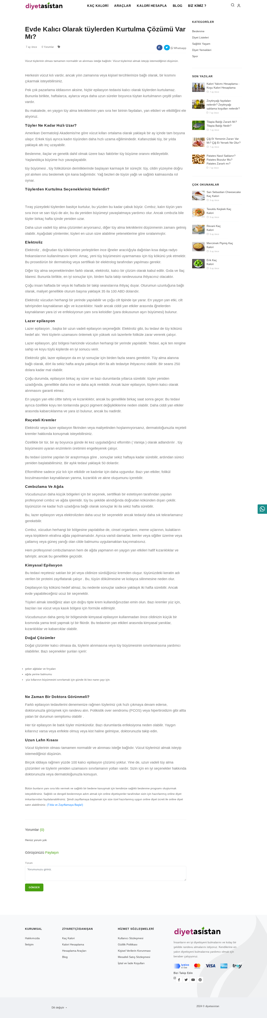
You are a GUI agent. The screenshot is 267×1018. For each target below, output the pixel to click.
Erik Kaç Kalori (212, 262)
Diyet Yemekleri (201, 50)
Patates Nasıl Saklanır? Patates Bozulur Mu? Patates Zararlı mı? (221, 159)
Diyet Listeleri (200, 37)
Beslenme (198, 31)
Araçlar (122, 5)
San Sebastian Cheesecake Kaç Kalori (224, 193)
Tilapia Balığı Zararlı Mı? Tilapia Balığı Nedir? (222, 123)
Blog (177, 5)
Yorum (29, 863)
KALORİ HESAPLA (152, 5)
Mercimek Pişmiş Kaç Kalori (220, 245)
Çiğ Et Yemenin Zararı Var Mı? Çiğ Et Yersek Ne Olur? (224, 140)
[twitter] (186, 980)
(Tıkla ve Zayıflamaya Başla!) (65, 804)
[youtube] (193, 980)
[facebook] (179, 980)
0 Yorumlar (48, 46)
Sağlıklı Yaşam (201, 43)
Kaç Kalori (97, 5)
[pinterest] (200, 980)
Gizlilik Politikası (127, 944)
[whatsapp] (262, 509)
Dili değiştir (58, 1007)
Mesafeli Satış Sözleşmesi (134, 956)
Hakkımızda (32, 938)
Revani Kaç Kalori (214, 227)
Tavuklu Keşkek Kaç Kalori (219, 210)
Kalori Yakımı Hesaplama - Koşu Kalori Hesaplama (223, 85)
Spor (195, 56)
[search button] (232, 6)
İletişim (29, 944)
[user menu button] (239, 6)
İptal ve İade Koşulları (131, 963)
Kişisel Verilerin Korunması (134, 950)
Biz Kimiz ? (197, 5)
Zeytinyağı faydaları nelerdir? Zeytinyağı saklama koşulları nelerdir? (223, 104)
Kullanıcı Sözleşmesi (130, 938)
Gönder (34, 887)
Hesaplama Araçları (74, 950)
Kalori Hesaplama (73, 944)
